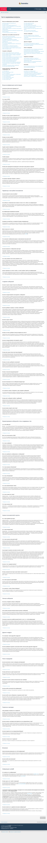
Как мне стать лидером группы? (29, 27)
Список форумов (4, 822)
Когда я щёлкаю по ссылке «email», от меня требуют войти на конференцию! (11, 48)
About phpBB (23, 776)
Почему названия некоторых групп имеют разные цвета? (33, 29)
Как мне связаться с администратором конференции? (34, 76)
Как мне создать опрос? (6, 55)
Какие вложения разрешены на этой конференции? (33, 66)
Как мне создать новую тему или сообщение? (10, 52)
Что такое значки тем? (6, 79)
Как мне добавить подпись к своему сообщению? (11, 54)
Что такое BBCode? (5, 71)
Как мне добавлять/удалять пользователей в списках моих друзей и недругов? (33, 45)
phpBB (26, 233)
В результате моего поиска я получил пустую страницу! (34, 51)
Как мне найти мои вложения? (29, 67)
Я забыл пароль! (5, 29)
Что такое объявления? (6, 76)
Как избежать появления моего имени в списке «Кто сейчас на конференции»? (11, 38)
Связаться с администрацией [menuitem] (15, 831)
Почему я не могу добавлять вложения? (9, 60)
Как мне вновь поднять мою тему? (8, 66)
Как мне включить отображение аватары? (10, 45)
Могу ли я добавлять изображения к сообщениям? (11, 74)
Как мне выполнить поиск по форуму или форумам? (33, 49)
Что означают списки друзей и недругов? (31, 43)
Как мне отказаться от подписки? (30, 62)
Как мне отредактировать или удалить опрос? (10, 57)
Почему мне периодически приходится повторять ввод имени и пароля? (12, 31)
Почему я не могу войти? (6, 27)
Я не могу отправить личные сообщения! (31, 35)
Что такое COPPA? (5, 24)
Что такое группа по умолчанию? (30, 30)
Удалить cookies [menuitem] (5, 831)
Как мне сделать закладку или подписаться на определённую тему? (32, 60)
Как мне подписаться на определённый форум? (32, 61)
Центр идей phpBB (22, 783)
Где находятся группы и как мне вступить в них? (32, 26)
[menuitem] (9, 9)
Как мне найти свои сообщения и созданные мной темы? (33, 54)
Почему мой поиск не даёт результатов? (31, 50)
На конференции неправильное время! (9, 39)
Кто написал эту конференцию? (30, 71)
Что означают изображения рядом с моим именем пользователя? (11, 44)
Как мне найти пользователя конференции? (32, 52)
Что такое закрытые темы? (7, 78)
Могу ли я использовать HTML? (7, 72)
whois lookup (29, 793)
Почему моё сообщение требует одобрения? (10, 65)
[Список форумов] (23, 3)
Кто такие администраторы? (29, 23)
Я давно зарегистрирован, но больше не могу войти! (11, 28)
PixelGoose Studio (13, 827)
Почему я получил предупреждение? (9, 61)
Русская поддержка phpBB (6, 826)
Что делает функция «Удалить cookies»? (9, 32)
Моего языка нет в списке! (7, 42)
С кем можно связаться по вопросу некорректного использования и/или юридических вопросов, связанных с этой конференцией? (33, 74)
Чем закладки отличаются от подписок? (31, 58)
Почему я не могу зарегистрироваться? (9, 25)
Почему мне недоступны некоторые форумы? (10, 58)
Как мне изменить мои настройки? (8, 36)
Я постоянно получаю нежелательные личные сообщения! (32, 37)
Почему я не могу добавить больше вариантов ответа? (12, 56)
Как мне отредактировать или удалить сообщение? (11, 53)
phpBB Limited (36, 773)
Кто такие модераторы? (28, 24)
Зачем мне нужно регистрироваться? (9, 23)
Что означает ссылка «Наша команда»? (31, 31)
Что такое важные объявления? (8, 75)
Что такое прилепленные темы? (8, 77)
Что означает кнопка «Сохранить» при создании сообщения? (11, 64)
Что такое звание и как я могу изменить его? (10, 46)
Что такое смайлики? (6, 73)
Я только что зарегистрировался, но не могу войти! (11, 26)
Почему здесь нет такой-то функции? (31, 72)
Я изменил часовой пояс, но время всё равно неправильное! (10, 41)
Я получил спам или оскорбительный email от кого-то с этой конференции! (34, 39)
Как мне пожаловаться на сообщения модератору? (11, 62)
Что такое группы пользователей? (30, 25)
